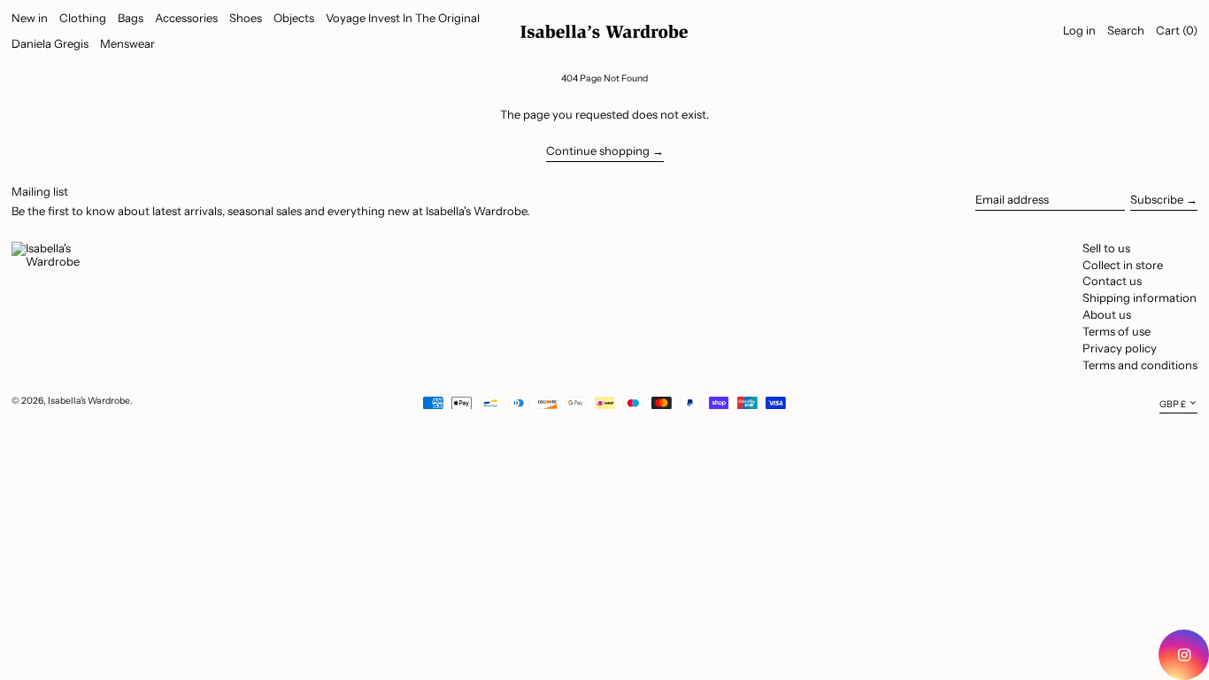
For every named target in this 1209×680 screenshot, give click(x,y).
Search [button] (1125, 30)
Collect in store (1122, 265)
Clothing (82, 18)
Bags (130, 18)
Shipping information (1139, 297)
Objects (293, 18)
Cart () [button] (1176, 30)
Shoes (245, 18)
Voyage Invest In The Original (403, 18)
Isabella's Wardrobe (89, 400)
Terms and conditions (1139, 365)
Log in (1079, 30)
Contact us (1112, 281)
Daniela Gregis (50, 43)
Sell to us (1106, 248)
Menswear (127, 43)
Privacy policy (1119, 348)
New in (30, 18)
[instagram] (1184, 655)
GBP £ (1172, 403)
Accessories (186, 18)
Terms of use (1116, 331)
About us (1106, 314)
